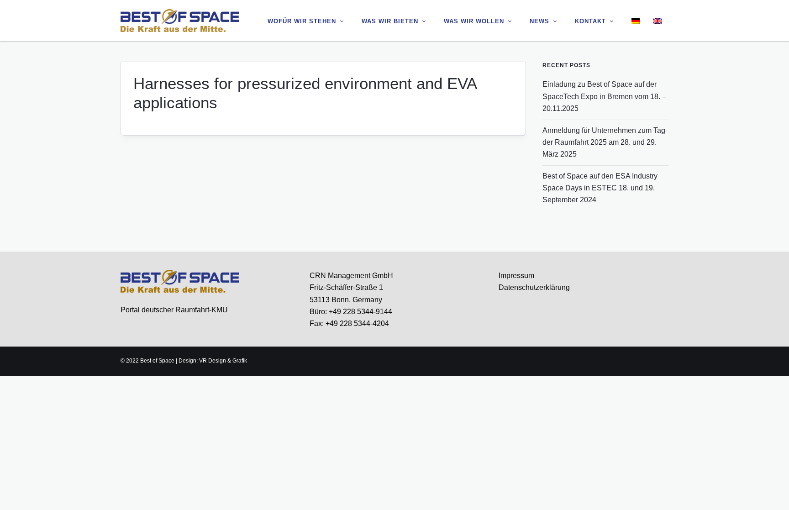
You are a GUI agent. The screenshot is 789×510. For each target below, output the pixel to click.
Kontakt (590, 21)
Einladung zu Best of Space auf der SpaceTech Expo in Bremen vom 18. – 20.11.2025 (604, 96)
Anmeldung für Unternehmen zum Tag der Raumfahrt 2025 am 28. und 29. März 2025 (603, 142)
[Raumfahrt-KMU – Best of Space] (180, 20)
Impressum (516, 275)
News (539, 21)
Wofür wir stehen (302, 21)
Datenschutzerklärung (534, 287)
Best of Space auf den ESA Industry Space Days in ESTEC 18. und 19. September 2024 (600, 188)
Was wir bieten (390, 21)
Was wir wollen (474, 21)
